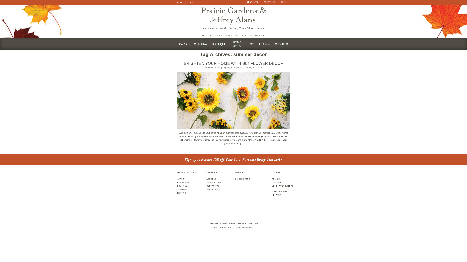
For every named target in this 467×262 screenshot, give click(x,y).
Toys (252, 44)
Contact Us (231, 36)
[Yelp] (285, 186)
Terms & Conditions (228, 223)
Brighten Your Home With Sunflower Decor (233, 63)
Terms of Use (241, 223)
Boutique (219, 44)
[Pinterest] (279, 186)
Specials (281, 44)
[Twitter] (282, 186)
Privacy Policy (253, 223)
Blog (284, 2)
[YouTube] (288, 186)
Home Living (237, 44)
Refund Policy (214, 189)
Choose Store (185, 2)
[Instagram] (291, 186)
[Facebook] (276, 186)
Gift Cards (246, 36)
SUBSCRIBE (259, 36)
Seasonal (201, 44)
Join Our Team (214, 183)
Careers (218, 36)
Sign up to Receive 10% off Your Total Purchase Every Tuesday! (233, 159)
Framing (265, 44)
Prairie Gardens (213, 67)
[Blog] (273, 186)
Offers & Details (214, 223)
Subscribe (269, 2)
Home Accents (244, 67)
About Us (206, 36)
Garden (184, 44)
